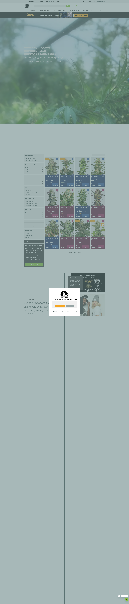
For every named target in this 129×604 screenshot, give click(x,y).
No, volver (70, 306)
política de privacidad (72, 299)
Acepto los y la (65, 299)
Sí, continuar (59, 306)
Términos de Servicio (64, 312)
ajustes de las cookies (62, 299)
